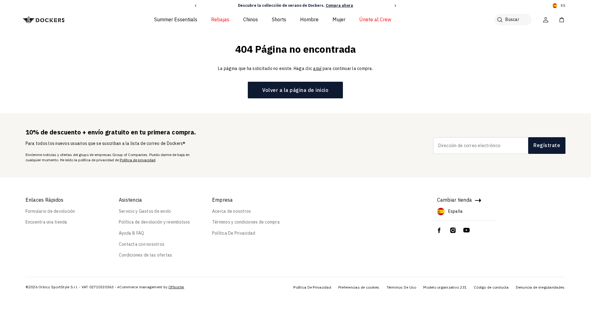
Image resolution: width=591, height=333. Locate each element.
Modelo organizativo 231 (445, 287)
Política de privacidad (137, 160)
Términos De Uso (401, 287)
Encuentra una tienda (46, 222)
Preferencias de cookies (359, 287)
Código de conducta (491, 287)
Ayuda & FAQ (131, 233)
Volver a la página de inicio (295, 90)
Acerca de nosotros (231, 211)
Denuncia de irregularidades (540, 287)
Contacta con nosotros (141, 244)
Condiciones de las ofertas (145, 255)
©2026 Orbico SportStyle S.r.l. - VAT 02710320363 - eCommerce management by (97, 287)
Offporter (176, 287)
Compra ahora (339, 5)
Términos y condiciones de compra (246, 222)
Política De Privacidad (233, 233)
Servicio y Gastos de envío (145, 211)
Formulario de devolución (50, 211)
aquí (317, 68)
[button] (195, 5)
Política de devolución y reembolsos (154, 222)
